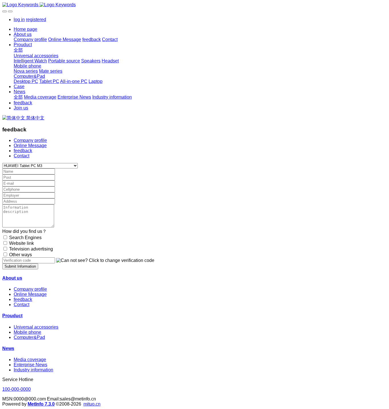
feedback (23, 150)
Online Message (30, 145)
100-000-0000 (16, 389)
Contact (21, 155)
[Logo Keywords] (194, 4)
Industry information (33, 369)
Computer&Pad (29, 337)
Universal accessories (36, 327)
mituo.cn (92, 404)
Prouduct (12, 315)
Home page (25, 29)
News (8, 348)
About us (12, 278)
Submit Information (20, 266)
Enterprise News (30, 364)
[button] (105, 260)
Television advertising (31, 249)
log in (19, 19)
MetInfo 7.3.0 (41, 404)
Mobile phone (27, 332)
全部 (18, 50)
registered (36, 19)
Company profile (30, 140)
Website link (21, 243)
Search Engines (25, 237)
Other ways (20, 254)
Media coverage (30, 359)
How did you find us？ (24, 231)
